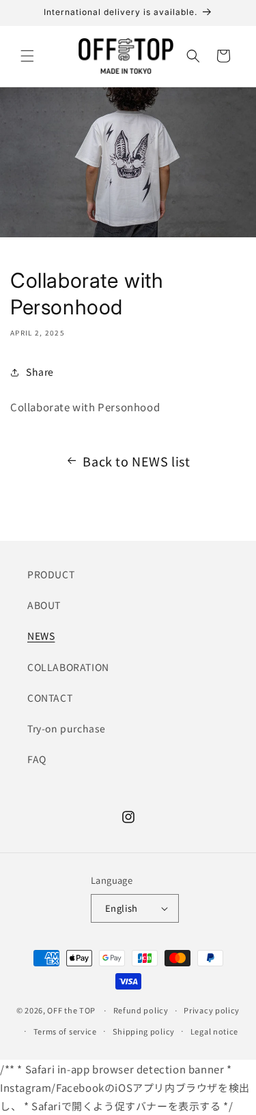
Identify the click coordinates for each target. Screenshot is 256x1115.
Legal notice (214, 1031)
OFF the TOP (71, 1010)
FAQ (36, 759)
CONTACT (49, 697)
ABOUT (44, 605)
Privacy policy (212, 1010)
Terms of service (65, 1031)
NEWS (41, 635)
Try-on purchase (66, 728)
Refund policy (141, 1010)
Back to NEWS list (136, 461)
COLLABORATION (68, 667)
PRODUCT (50, 574)
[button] (27, 56)
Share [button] (40, 371)
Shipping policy (144, 1031)
